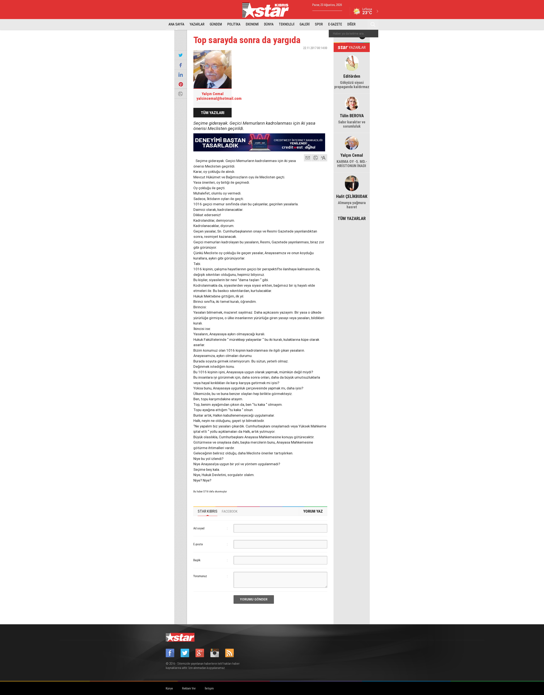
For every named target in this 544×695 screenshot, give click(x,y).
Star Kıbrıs (268, 10)
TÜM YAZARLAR (352, 218)
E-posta (198, 544)
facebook (300, 55)
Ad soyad (198, 528)
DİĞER (351, 24)
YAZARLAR (197, 24)
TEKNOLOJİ (286, 24)
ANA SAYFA (176, 24)
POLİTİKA (233, 24)
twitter (311, 55)
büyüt (323, 157)
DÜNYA (268, 24)
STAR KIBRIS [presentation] (207, 511)
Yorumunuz (200, 576)
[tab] (207, 511)
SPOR (319, 24)
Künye (169, 688)
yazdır (315, 157)
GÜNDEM (216, 24)
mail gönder (308, 157)
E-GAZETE (335, 24)
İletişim (209, 688)
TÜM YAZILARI (212, 112)
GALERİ (305, 24)
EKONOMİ (252, 24)
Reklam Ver (189, 688)
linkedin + (322, 55)
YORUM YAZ (313, 511)
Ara (373, 24)
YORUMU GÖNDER (254, 599)
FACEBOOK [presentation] (230, 511)
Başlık (196, 560)
